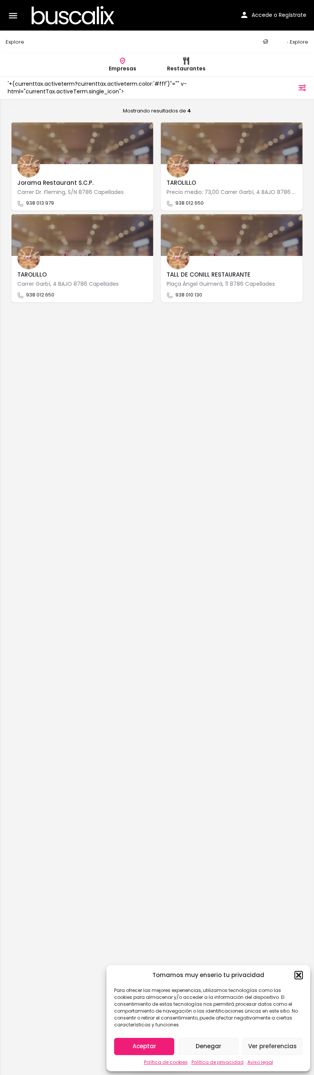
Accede (262, 15)
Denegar (208, 1046)
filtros (286, 87)
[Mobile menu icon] (13, 15)
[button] (299, 975)
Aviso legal (260, 1062)
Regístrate (292, 15)
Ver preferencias (272, 1046)
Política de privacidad (217, 1062)
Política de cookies (166, 1062)
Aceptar (144, 1046)
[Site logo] (74, 15)
